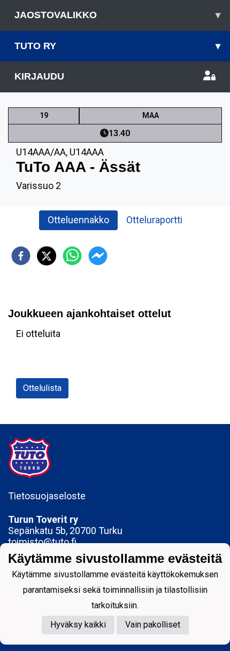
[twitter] (46, 255)
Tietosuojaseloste (47, 495)
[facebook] (20, 255)
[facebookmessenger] (98, 255)
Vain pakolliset (152, 624)
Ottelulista (42, 388)
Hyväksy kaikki (78, 624)
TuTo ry (117, 46)
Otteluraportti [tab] (154, 219)
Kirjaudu (39, 76)
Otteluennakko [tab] (78, 219)
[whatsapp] (72, 255)
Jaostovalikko (117, 15)
